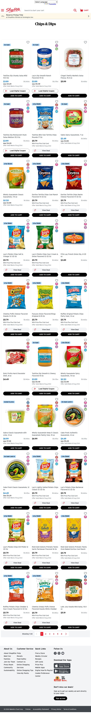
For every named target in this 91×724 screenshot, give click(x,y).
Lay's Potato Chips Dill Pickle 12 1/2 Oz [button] (15, 548)
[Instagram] (59, 654)
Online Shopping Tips (25, 670)
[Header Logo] (12, 10)
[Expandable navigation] (2, 10)
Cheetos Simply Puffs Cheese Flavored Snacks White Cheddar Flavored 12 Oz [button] (44, 608)
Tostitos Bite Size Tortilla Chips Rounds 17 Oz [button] (44, 136)
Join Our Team (9, 662)
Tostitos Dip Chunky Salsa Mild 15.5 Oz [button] (15, 77)
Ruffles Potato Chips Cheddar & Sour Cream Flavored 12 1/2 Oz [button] (15, 608)
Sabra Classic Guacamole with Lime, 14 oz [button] (15, 434)
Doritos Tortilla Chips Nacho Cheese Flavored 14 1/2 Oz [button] (72, 196)
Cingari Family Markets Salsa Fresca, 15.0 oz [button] (72, 77)
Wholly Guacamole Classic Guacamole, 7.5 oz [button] (13, 196)
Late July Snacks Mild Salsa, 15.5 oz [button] (73, 608)
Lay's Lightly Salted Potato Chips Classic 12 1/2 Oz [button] (45, 488)
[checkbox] (28, 42)
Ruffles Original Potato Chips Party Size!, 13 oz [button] (72, 315)
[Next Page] (66, 634)
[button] (75, 10)
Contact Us (21, 662)
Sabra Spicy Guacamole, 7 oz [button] (72, 135)
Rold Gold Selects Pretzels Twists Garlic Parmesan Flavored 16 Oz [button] (45, 548)
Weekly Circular (41, 656)
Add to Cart (16, 96)
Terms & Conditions (70, 709)
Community (8, 667)
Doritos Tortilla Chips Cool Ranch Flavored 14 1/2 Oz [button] (45, 196)
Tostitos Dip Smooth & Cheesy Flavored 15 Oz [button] (44, 375)
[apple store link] (62, 667)
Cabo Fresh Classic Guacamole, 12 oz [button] (16, 488)
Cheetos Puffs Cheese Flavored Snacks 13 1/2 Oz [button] (15, 315)
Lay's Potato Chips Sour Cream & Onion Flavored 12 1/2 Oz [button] (45, 255)
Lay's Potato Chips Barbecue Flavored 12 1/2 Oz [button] (72, 488)
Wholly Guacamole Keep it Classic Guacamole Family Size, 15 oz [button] (45, 434)
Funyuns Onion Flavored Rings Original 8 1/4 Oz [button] (44, 315)
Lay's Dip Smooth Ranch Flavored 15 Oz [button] (42, 77)
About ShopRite (10, 653)
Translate (52, 4)
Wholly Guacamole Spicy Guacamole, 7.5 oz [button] (71, 375)
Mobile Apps (40, 667)
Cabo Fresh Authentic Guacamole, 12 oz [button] (71, 434)
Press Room (8, 665)
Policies (28, 709)
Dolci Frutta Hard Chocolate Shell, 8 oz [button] (14, 375)
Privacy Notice (56, 709)
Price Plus (39, 665)
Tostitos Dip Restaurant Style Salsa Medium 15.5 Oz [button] (15, 136)
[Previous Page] (37, 634)
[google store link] (62, 673)
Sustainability (9, 670)
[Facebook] (55, 654)
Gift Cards (39, 662)
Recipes (38, 659)
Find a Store (40, 653)
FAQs (19, 653)
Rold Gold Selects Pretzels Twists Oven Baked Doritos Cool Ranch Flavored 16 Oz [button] (74, 548)
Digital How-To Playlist (44, 670)
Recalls (20, 656)
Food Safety (21, 659)
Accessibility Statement (41, 709)
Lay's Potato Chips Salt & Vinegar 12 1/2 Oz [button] (13, 255)
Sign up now (60, 698)
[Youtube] (62, 654)
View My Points (23, 673)
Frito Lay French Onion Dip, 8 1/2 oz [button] (73, 255)
